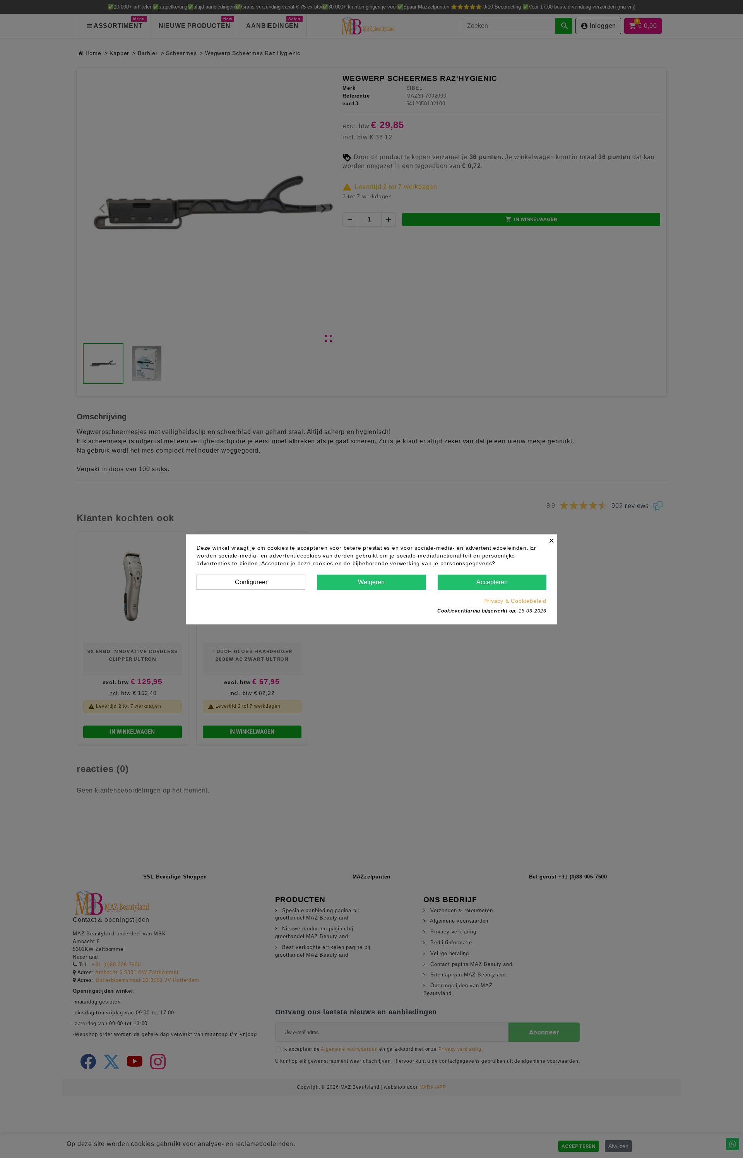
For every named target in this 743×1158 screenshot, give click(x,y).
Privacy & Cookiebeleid (514, 600)
